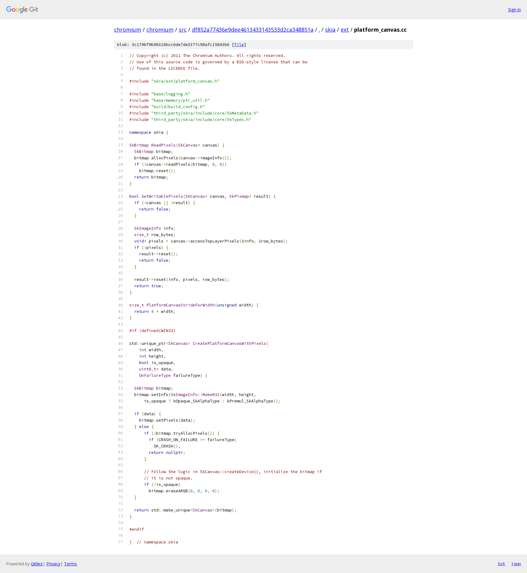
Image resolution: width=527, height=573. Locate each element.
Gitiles (37, 564)
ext (345, 29)
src (183, 29)
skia (330, 29)
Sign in (514, 9)
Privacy (53, 564)
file (239, 44)
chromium (127, 29)
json (516, 563)
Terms (70, 564)
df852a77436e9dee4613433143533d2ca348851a (253, 29)
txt (501, 563)
